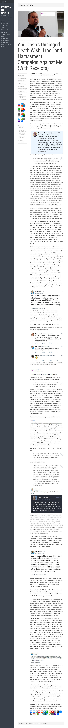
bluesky (24, 131)
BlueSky (21, 127)
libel (20, 137)
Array (45, 723)
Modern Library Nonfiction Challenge (6, 43)
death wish (22, 133)
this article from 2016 (38, 685)
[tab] (3, 2)
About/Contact (4, 21)
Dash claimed (57, 515)
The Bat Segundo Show (5, 35)
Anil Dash (21, 125)
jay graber (22, 136)
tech (23, 137)
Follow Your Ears (5, 30)
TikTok (2, 27)
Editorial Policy (4, 23)
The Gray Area (4, 25)
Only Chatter (4, 32)
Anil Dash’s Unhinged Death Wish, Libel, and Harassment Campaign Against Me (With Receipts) (40, 56)
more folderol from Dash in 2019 (43, 665)
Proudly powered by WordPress (27, 723)
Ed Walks (3, 46)
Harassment (22, 134)
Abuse (20, 130)
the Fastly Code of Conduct (40, 311)
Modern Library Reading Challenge (5, 39)
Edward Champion (31, 40)
